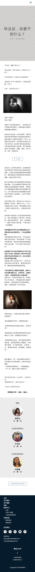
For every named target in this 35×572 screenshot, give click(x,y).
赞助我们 (8, 523)
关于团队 (7, 503)
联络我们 (8, 520)
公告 (7, 510)
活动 (5, 505)
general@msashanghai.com (12, 539)
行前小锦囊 (9, 512)
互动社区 (7, 518)
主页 (5, 498)
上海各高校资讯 (11, 515)
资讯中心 (7, 508)
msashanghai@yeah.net (11, 541)
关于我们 (7, 500)
